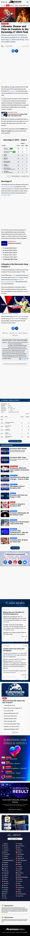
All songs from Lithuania (14, 441)
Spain (18, 883)
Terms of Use (12, 932)
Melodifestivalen (10, 655)
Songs (16, 5)
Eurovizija (12, 333)
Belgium (6, 858)
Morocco (19, 856)
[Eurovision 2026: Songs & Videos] (15, 751)
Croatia (6, 866)
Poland (19, 864)
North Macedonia (22, 860)
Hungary (6, 887)
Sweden (24, 645)
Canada (6, 864)
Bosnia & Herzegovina (9, 860)
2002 (12, 318)
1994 (13, 275)
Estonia (6, 875)
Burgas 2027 (22, 5)
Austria (6, 852)
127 (28, 433)
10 (22, 155)
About (3, 932)
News (7, 5)
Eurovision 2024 (6, 195)
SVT (26, 674)
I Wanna (17, 318)
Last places (3, 408)
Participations (4, 403)
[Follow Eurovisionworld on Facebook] (2, 2)
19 (18, 152)
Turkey (19, 889)
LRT (16, 333)
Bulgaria (6, 862)
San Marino (20, 873)
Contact (7, 932)
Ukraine (19, 892)
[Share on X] (16, 50)
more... (27, 413)
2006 (17, 277)
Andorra (6, 846)
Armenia (6, 848)
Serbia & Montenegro (22, 877)
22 (21, 423)
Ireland (6, 892)
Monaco (19, 852)
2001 (16, 316)
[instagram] (22, 359)
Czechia (6, 871)
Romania (19, 869)
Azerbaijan (6, 854)
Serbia (19, 875)
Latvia (5, 898)
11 (21, 433)
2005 (11, 408)
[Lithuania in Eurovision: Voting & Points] (9, 267)
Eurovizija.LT (12, 91)
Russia (19, 871)
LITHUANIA (4, 23)
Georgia (6, 881)
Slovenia (19, 881)
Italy (5, 896)
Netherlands (20, 858)
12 (26, 148)
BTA (26, 636)
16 (18, 155)
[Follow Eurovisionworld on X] (6, 2)
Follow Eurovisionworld (15, 554)
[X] (25, 359)
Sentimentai (8, 437)
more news (15, 548)
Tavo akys (7, 426)
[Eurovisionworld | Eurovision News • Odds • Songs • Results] (15, 1)
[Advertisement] (15, 69)
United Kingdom (21, 894)
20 (18, 148)
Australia (6, 850)
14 (21, 430)
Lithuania (6, 333)
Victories (3, 405)
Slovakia (19, 879)
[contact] (20, 359)
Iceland (6, 889)
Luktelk (7, 430)
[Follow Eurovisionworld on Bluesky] (25, 562)
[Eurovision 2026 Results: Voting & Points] (15, 790)
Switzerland (20, 887)
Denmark (6, 873)
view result (15, 732)
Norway (19, 862)
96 (28, 426)
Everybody (22, 316)
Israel (5, 894)
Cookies (17, 932)
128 (28, 437)
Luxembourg (20, 846)
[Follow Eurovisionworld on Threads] (20, 562)
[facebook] (27, 359)
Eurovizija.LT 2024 (25, 176)
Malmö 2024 (15, 335)
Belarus (6, 856)
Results (12, 5)
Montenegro (20, 854)
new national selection (7, 186)
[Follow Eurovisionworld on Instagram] (4, 2)
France (5, 879)
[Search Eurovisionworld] (2, 5)
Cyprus (6, 869)
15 (18, 162)
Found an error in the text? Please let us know (16, 363)
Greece (6, 885)
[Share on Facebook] (13, 50)
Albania (6, 843)
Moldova (19, 850)
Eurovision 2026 (14, 741)
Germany (6, 883)
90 (28, 430)
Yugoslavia (20, 896)
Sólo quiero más (9, 423)
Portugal (19, 866)
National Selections (16, 176)
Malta (18, 848)
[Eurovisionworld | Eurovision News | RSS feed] (26, 932)
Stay (8, 433)
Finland (6, 877)
